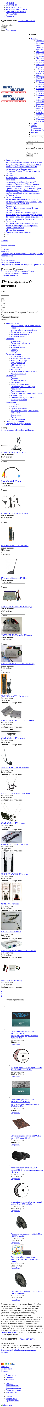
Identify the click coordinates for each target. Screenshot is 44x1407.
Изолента (40, 106)
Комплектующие (13, 169)
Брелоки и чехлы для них (21, 332)
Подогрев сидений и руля (26, 212)
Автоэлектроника (13, 197)
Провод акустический (22, 191)
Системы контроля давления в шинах (26, 393)
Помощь (4, 1371)
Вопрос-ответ (11, 1399)
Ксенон (35, 208)
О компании (36, 130)
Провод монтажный (29, 223)
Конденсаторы (12, 275)
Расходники (11, 221)
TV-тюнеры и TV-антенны (22, 183)
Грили (23, 182)
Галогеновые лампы (22, 208)
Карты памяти (12, 199)
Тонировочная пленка (15, 217)
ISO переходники (32, 184)
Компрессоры (16, 395)
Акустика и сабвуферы (25, 178)
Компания (5, 1367)
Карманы (15, 273)
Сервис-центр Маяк (9, 1332)
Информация (6, 1369)
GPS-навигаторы (18, 365)
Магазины (10, 1379)
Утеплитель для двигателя (17, 215)
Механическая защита (27, 167)
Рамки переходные (14, 186)
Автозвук (40, 56)
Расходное (15, 352)
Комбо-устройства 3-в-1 (28, 199)
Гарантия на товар (13, 1390)
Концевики (10, 171)
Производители (12, 1401)
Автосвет (40, 89)
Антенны (30, 182)
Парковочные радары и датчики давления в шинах (24, 372)
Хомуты (39, 108)
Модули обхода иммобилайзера (19, 165)
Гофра (13, 417)
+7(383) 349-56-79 (26, 20)
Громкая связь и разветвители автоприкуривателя (23, 399)
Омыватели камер (13, 210)
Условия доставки (13, 1388)
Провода (39, 67)
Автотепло (10, 212)
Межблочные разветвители (28, 193)
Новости (9, 1377)
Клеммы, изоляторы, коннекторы (20, 226)
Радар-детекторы (30, 202)
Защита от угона (13, 160)
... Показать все (28, 186)
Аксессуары (11, 206)
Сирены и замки (27, 169)
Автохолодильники (19, 391)
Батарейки (10, 173)
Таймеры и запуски (31, 171)
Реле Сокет (15, 413)
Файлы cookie (11, 1392)
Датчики (19, 171)
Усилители (10, 180)
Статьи (9, 1396)
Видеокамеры (16, 367)
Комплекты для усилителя (24, 188)
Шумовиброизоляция (15, 230)
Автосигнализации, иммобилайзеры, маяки (24, 162)
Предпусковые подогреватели (18, 232)
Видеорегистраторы (14, 202)
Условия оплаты (12, 1386)
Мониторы (15, 369)
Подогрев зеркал (35, 215)
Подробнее (15, 1044)
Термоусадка (16, 415)
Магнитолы (11, 178)
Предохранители (18, 419)
